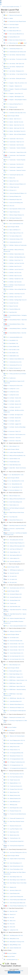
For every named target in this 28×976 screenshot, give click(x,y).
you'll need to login (19, 970)
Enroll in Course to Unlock (14, 972)
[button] (1, 1)
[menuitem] (1, 3)
